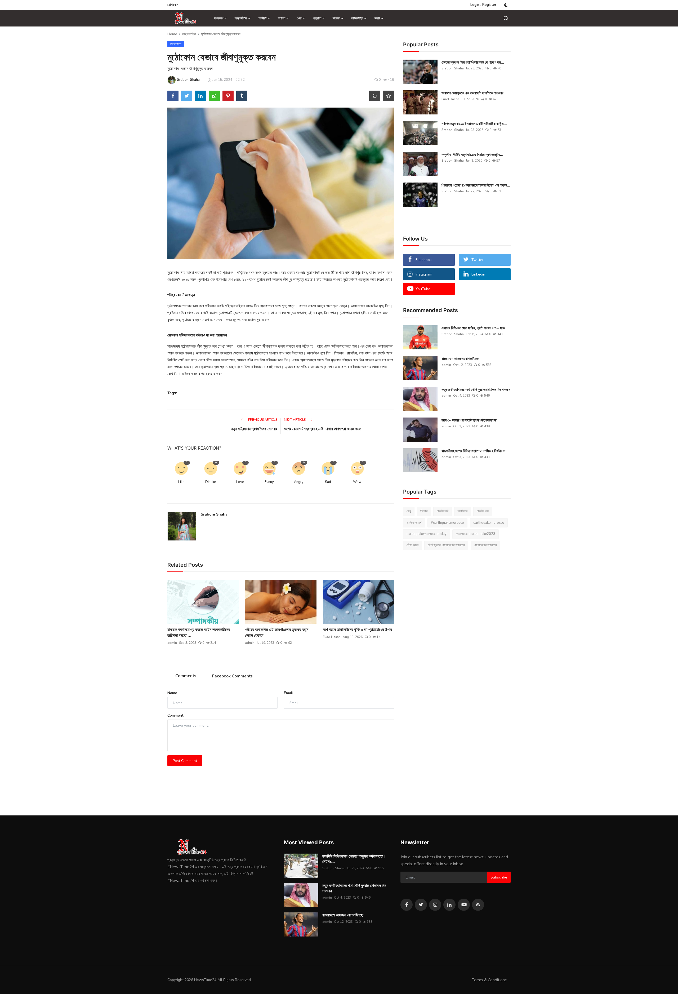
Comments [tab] (185, 676)
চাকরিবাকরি (442, 511)
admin (172, 643)
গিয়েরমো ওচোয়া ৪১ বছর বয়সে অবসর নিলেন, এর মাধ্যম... (475, 185)
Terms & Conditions (489, 980)
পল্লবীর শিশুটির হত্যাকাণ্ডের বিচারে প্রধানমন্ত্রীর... (472, 154)
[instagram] (435, 905)
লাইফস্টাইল (189, 34)
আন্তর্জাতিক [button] (241, 18)
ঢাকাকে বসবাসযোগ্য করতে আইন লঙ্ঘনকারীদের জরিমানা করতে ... (198, 632)
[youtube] (464, 905)
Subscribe (498, 877)
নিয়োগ (423, 511)
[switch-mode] (506, 5)
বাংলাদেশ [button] (218, 18)
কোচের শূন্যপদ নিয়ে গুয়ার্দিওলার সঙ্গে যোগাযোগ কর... (472, 62)
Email (288, 692)
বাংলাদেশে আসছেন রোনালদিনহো (460, 358)
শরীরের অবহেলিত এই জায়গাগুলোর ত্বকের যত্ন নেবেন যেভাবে (276, 632)
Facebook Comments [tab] (232, 676)
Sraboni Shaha (214, 514)
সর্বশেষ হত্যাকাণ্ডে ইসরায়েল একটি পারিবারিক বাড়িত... (474, 123)
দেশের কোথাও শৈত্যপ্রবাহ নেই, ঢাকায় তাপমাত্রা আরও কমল (322, 428)
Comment (175, 715)
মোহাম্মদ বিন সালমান (485, 545)
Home (172, 34)
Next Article (295, 420)
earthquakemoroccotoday (427, 533)
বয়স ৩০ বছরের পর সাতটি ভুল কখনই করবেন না (469, 420)
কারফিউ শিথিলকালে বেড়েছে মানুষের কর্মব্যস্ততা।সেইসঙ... (354, 859)
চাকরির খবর (483, 511)
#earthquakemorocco (447, 522)
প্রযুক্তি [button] (317, 18)
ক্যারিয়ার (462, 511)
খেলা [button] (299, 18)
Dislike (210, 482)
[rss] (478, 905)
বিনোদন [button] (336, 18)
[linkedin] (449, 905)
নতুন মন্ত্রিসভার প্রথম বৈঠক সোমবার (254, 428)
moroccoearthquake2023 (475, 533)
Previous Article (262, 420)
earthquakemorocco (488, 522)
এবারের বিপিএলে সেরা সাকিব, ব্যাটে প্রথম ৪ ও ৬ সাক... (474, 328)
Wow (357, 482)
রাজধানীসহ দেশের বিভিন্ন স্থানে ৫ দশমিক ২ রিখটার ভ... (474, 451)
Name (172, 692)
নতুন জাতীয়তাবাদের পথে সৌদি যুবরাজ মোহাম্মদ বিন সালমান (475, 389)
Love (240, 482)
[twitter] (421, 905)
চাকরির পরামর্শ (414, 522)
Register (489, 4)
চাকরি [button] (377, 18)
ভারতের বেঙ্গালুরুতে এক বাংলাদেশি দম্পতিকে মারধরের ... (474, 93)
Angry (299, 482)
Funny (269, 482)
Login (474, 4)
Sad (328, 482)
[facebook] (406, 905)
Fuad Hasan (332, 637)
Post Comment (185, 760)
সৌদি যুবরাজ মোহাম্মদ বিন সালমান (446, 545)
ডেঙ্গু (409, 511)
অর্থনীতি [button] (262, 18)
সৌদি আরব (412, 545)
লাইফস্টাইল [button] (357, 18)
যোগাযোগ (172, 4)
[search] (506, 18)
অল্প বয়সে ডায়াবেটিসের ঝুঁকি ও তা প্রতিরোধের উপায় (357, 629)
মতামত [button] (281, 18)
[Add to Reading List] (388, 96)
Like (181, 482)
